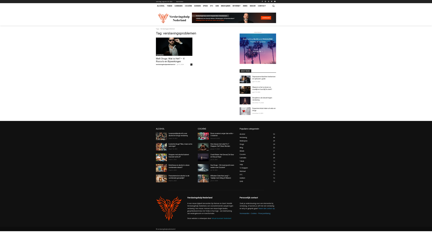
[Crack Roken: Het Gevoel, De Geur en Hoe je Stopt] (203, 157)
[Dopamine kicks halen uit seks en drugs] (245, 111)
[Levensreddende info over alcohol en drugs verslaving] (161, 136)
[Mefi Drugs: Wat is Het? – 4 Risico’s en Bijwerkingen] (174, 47)
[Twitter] (268, 1)
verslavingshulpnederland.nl (165, 64)
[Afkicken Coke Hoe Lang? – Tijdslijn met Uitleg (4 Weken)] (203, 178)
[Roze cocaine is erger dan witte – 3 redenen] (203, 136)
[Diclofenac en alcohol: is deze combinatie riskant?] (161, 168)
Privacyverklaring (264, 213)
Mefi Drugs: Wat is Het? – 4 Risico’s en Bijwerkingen (170, 60)
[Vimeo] (271, 1)
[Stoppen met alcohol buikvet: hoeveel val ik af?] (161, 157)
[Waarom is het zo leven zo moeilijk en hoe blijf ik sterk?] (245, 90)
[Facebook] (262, 1)
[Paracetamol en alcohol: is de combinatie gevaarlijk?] (161, 178)
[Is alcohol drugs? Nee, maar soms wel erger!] (161, 147)
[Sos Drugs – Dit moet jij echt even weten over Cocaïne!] (203, 168)
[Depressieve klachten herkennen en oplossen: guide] (245, 79)
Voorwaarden (244, 213)
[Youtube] (274, 1)
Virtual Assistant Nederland (221, 218)
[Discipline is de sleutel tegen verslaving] (245, 100)
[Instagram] (265, 1)
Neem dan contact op (267, 208)
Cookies (254, 213)
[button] (273, 6)
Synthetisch (160, 55)
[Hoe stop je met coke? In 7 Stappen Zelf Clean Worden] (203, 147)
